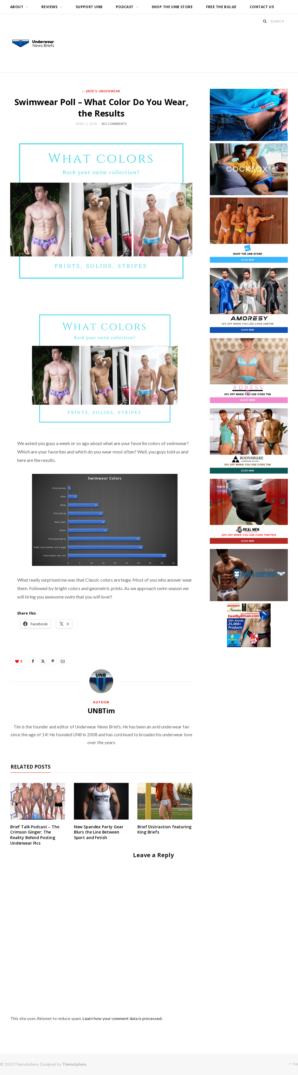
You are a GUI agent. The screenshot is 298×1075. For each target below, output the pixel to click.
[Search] (265, 21)
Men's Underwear (103, 91)
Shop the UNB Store (172, 6)
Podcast (125, 6)
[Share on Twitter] (42, 661)
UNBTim (101, 710)
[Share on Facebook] (33, 661)
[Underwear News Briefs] (36, 44)
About (16, 6)
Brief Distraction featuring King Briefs (164, 829)
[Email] (62, 661)
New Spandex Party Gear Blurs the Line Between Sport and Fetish (98, 832)
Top (295, 1064)
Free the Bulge (221, 6)
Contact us (262, 6)
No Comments (114, 123)
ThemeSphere (74, 1064)
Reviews (49, 6)
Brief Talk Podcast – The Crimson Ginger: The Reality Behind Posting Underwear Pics (34, 835)
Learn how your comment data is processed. (122, 1018)
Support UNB (89, 6)
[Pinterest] (52, 661)
